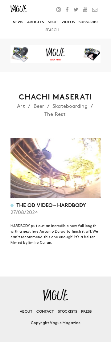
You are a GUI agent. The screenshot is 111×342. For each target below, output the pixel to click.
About (26, 311)
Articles (35, 21)
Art (21, 106)
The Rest (55, 114)
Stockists (67, 311)
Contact (45, 311)
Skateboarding (70, 106)
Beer (38, 106)
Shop (52, 21)
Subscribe (89, 21)
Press (86, 311)
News (18, 21)
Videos (68, 21)
